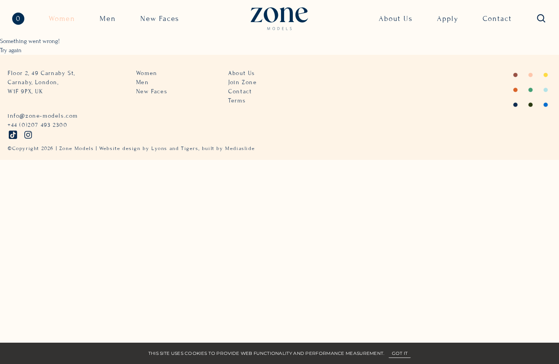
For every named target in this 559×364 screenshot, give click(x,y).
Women (62, 18)
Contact (497, 18)
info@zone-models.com (43, 115)
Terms (237, 100)
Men (108, 18)
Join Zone (242, 82)
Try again (11, 50)
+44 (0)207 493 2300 (37, 124)
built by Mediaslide (228, 148)
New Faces (159, 18)
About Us (396, 18)
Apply (447, 18)
